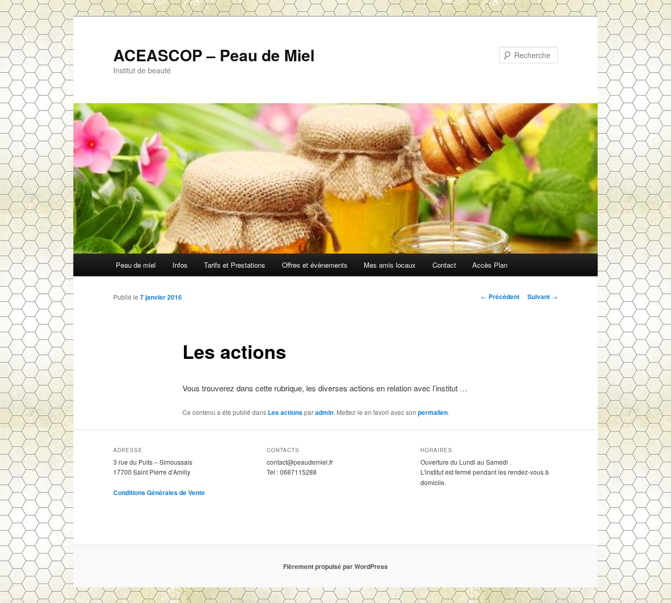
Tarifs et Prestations (234, 265)
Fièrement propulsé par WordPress (335, 566)
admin (324, 412)
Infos (180, 265)
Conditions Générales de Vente (159, 492)
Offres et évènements (315, 265)
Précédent (500, 296)
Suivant (542, 296)
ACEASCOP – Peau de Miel (214, 54)
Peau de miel (136, 265)
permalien (433, 412)
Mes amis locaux (390, 265)
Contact (444, 265)
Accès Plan (489, 265)
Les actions (285, 412)
